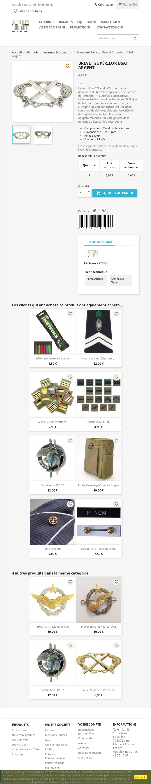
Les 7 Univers (20, 739)
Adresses (83, 748)
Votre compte (89, 724)
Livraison (50, 730)
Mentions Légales (56, 735)
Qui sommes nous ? (57, 744)
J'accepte (140, 776)
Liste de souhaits (27, 11)
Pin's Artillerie (52, 548)
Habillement (111, 22)
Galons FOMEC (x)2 (98, 422)
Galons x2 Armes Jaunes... (52, 422)
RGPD (48, 749)
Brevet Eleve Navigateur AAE (98, 626)
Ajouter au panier (114, 193)
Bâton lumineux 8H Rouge (52, 358)
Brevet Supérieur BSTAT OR (98, 690)
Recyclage (18, 754)
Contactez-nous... (111, 27)
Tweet (94, 210)
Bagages (66, 22)
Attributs (47, 22)
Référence (91, 263)
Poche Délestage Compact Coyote (98, 485)
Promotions (19, 730)
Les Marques (20, 744)
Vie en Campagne (52, 27)
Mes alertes (85, 757)
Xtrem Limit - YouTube (25, 749)
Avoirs (82, 743)
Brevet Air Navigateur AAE (52, 626)
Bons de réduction (89, 752)
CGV (47, 739)
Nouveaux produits (24, 735)
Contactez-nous (54, 763)
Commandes (86, 738)
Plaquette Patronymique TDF (98, 548)
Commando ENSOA (52, 485)
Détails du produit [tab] (99, 242)
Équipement (86, 22)
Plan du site (52, 767)
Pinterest (104, 210)
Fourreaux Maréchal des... (98, 358)
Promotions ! (81, 27)
